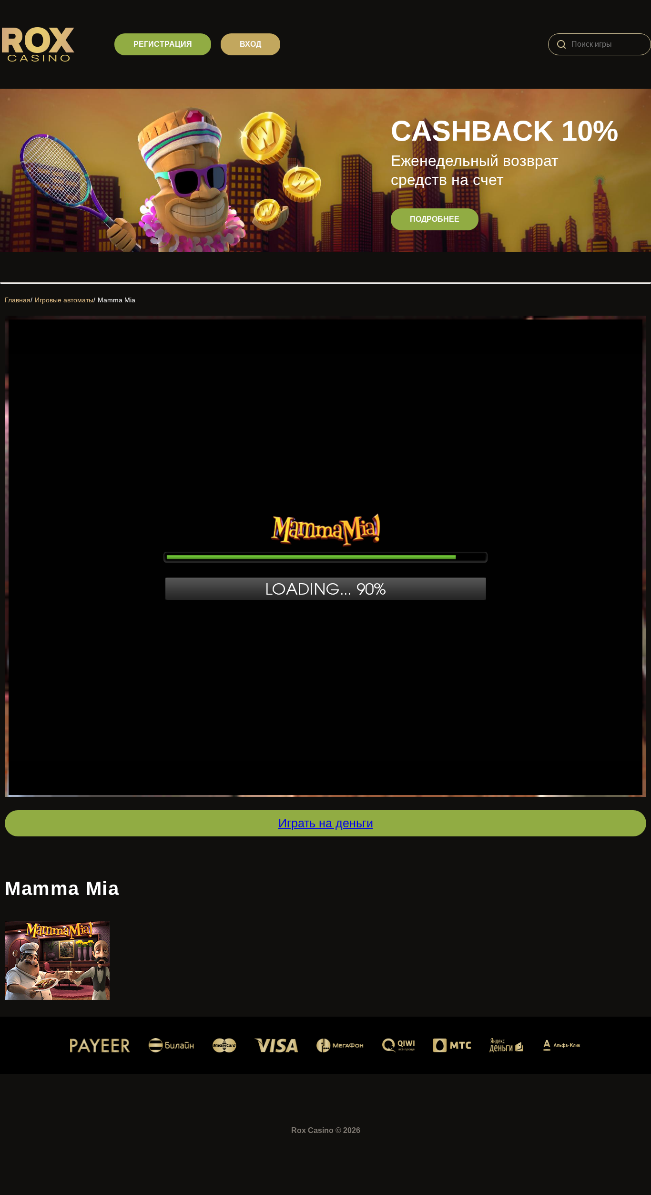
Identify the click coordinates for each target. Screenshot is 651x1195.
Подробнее (434, 219)
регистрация (162, 44)
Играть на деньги (325, 823)
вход (250, 44)
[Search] (561, 44)
